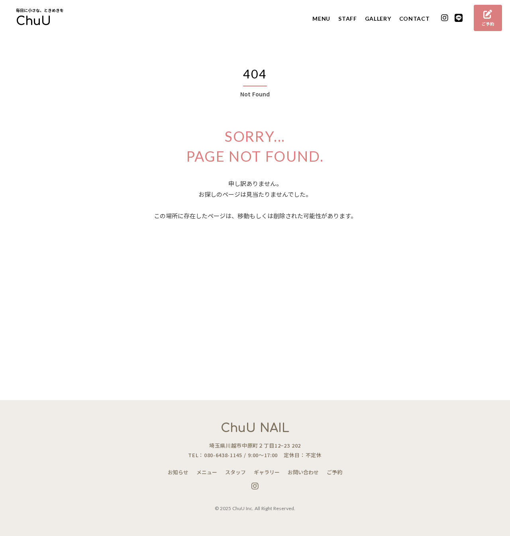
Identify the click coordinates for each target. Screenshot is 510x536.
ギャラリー (267, 472)
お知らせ (178, 472)
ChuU (33, 21)
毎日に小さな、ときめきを (40, 10)
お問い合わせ (303, 472)
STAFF (347, 18)
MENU (321, 18)
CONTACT (414, 18)
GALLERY (378, 18)
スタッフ (235, 472)
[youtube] (445, 18)
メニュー (206, 472)
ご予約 (334, 472)
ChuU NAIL (255, 428)
